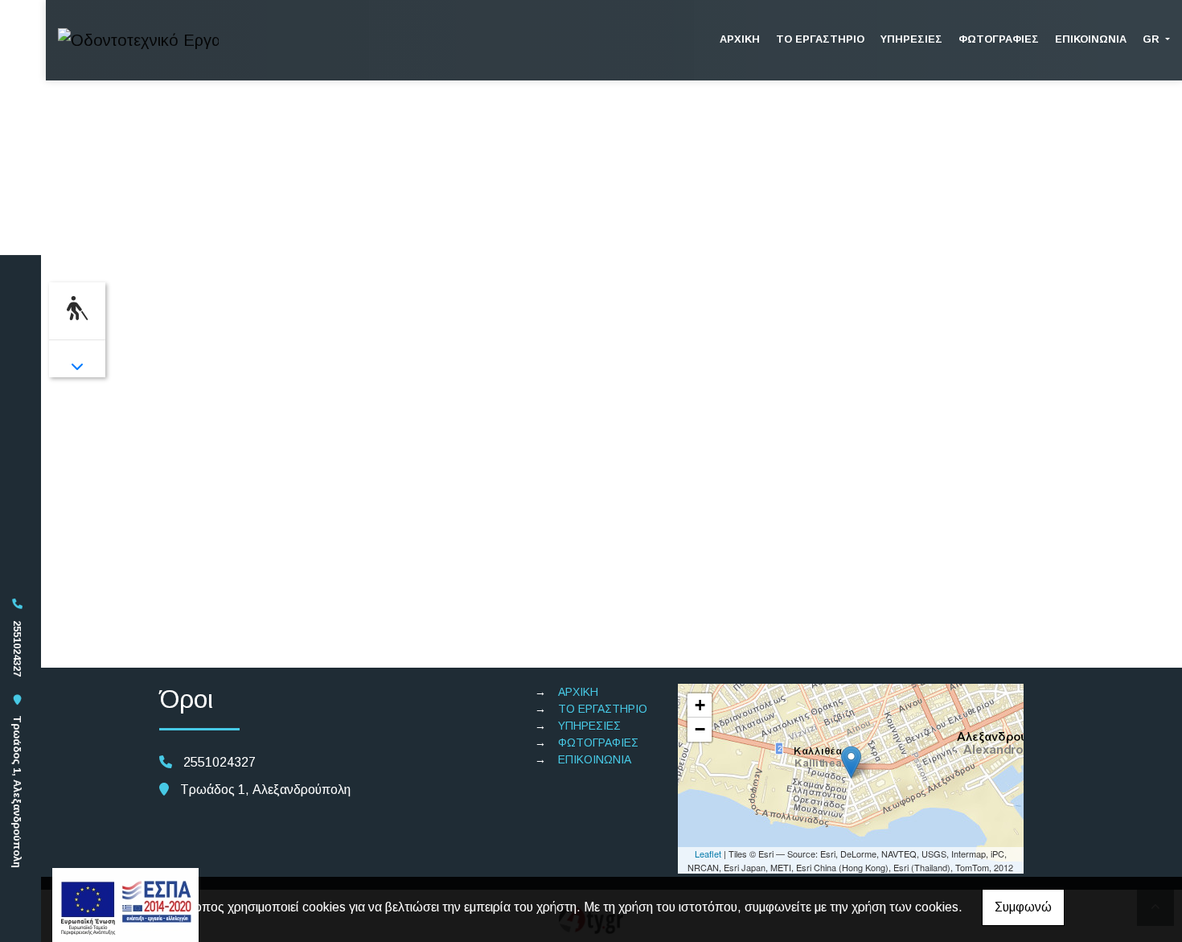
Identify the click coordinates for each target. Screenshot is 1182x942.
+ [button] (700, 705)
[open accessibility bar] (77, 308)
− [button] (700, 729)
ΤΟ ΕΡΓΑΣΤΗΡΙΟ (820, 39)
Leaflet (708, 853)
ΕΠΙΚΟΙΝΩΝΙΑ (1091, 39)
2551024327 (17, 648)
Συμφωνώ (1023, 907)
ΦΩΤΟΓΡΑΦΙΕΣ (998, 39)
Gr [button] (1153, 39)
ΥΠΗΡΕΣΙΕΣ (911, 39)
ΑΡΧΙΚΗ (740, 39)
